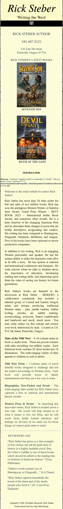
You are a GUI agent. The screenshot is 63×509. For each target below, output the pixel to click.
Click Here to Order (31, 172)
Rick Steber (31, 7)
